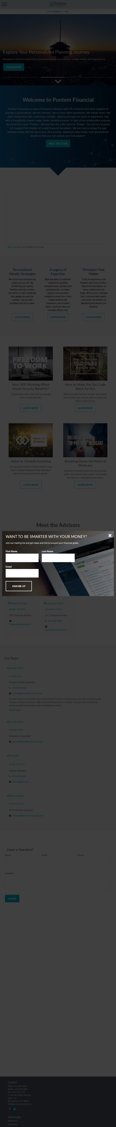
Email (9, 566)
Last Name (47, 551)
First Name (11, 551)
